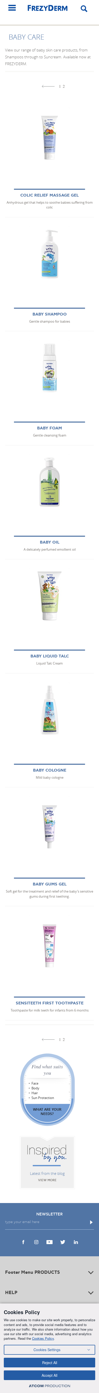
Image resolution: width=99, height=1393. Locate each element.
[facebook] (23, 1242)
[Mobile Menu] (12, 8)
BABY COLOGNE (49, 770)
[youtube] (49, 1242)
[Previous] (48, 86)
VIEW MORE (47, 1180)
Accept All (49, 1375)
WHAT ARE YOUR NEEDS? (47, 1111)
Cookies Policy (43, 1338)
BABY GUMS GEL (50, 884)
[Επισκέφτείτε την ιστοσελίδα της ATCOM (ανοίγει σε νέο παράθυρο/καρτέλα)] (49, 1385)
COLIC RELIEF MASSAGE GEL (49, 195)
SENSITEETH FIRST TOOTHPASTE (50, 1003)
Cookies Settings (47, 1349)
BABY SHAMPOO (49, 314)
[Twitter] (63, 1242)
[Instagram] (36, 1242)
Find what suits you (47, 1069)
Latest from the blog (47, 1173)
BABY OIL (49, 542)
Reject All (49, 1362)
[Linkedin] (76, 1242)
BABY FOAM (49, 428)
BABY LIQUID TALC (49, 656)
